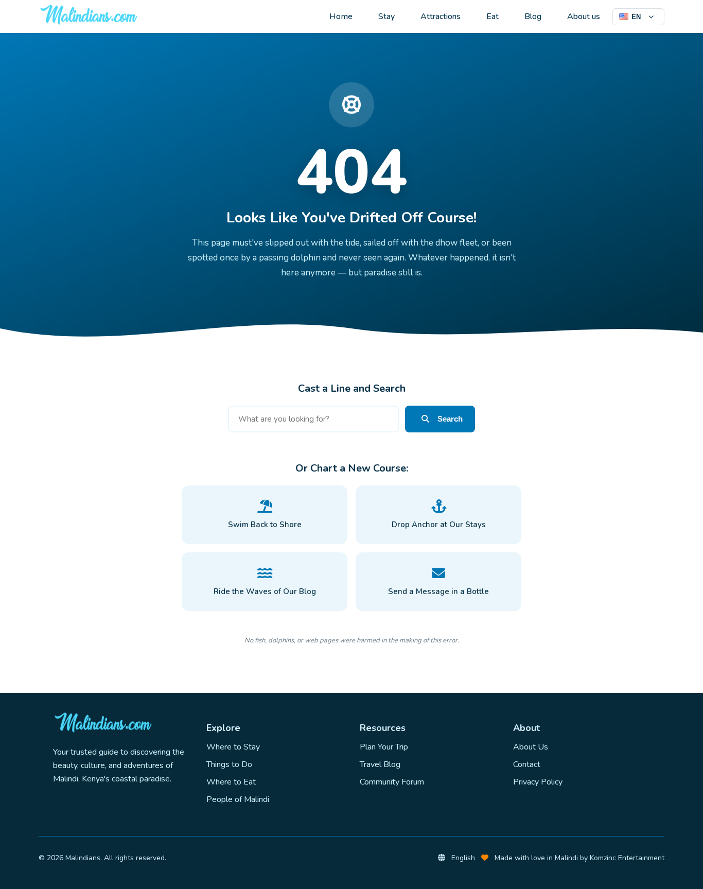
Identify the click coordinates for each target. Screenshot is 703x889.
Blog (532, 16)
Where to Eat (231, 782)
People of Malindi (237, 799)
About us (583, 16)
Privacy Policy (538, 782)
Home (341, 16)
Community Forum (392, 782)
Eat (492, 16)
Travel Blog (380, 764)
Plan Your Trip (384, 747)
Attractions (440, 16)
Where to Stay (233, 747)
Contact (526, 764)
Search (450, 418)
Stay (386, 16)
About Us (530, 747)
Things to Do (229, 764)
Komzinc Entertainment (627, 858)
